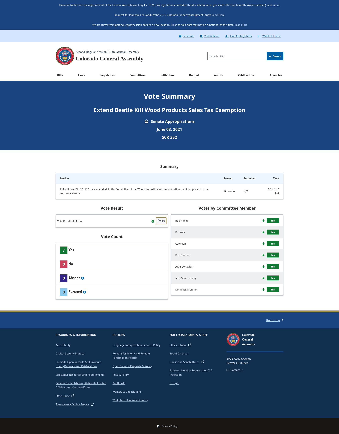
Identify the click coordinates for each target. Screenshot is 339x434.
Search (276, 56)
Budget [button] (194, 75)
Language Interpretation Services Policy (136, 345)
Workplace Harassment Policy (130, 400)
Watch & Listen (271, 36)
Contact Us (237, 370)
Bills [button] (60, 75)
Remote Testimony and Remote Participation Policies (131, 355)
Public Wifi (118, 383)
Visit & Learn (211, 36)
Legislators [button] (107, 75)
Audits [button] (218, 75)
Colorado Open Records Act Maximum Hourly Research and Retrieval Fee (78, 364)
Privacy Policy (120, 374)
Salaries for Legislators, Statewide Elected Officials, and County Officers (81, 385)
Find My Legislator (241, 36)
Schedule (188, 36)
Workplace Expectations (126, 391)
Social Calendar (179, 353)
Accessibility (63, 345)
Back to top (273, 320)
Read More (218, 15)
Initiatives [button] (167, 75)
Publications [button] (246, 75)
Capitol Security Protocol (70, 353)
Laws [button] (81, 75)
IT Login (174, 383)
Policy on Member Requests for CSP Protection (191, 372)
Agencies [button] (276, 75)
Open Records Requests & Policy (132, 366)
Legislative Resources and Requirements (80, 374)
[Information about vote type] (82, 278)
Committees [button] (137, 75)
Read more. (273, 5)
